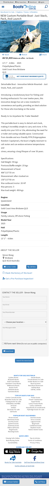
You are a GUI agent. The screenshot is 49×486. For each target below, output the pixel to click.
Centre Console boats (13, 397)
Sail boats (13, 411)
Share (44, 54)
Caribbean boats (36, 425)
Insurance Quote (30, 76)
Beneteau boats (13, 419)
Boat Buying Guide (12, 440)
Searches (21, 2)
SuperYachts (35, 401)
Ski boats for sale (13, 409)
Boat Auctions (36, 383)
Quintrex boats (13, 423)
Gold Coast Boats (13, 381)
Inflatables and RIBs (13, 403)
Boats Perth (13, 387)
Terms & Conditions (35, 440)
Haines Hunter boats (35, 430)
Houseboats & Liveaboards (35, 407)
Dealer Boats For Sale (35, 381)
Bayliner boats (36, 428)
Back (7, 54)
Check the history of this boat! (18, 273)
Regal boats (13, 430)
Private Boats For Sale (36, 379)
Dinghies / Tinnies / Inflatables (27, 12)
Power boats (35, 397)
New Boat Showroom (35, 385)
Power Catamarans (35, 399)
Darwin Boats (35, 377)
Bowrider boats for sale (13, 399)
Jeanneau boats (13, 425)
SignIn (42, 2)
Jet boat (13, 405)
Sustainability (12, 443)
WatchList (33, 2)
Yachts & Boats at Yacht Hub (24, 466)
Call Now (41, 482)
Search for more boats (24, 360)
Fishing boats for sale (13, 401)
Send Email (9, 351)
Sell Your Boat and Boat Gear (34, 462)
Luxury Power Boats (36, 403)
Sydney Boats (13, 377)
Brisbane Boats (13, 379)
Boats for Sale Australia (13, 462)
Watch (24, 54)
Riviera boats (13, 417)
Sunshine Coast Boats (13, 383)
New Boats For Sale (7, 12)
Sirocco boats (36, 419)
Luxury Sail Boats (36, 405)
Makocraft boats (13, 428)
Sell (8, 2)
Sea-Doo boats (35, 417)
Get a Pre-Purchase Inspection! (19, 278)
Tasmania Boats (13, 391)
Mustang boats (13, 432)
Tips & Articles (35, 438)
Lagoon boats (36, 421)
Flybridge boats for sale (35, 409)
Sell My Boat (35, 387)
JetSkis (13, 407)
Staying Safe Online (13, 438)
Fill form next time (25, 343)
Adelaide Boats (13, 389)
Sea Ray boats (13, 421)
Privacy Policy (35, 443)
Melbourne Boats (13, 385)
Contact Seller (12, 482)
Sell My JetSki (36, 389)
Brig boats (35, 423)
